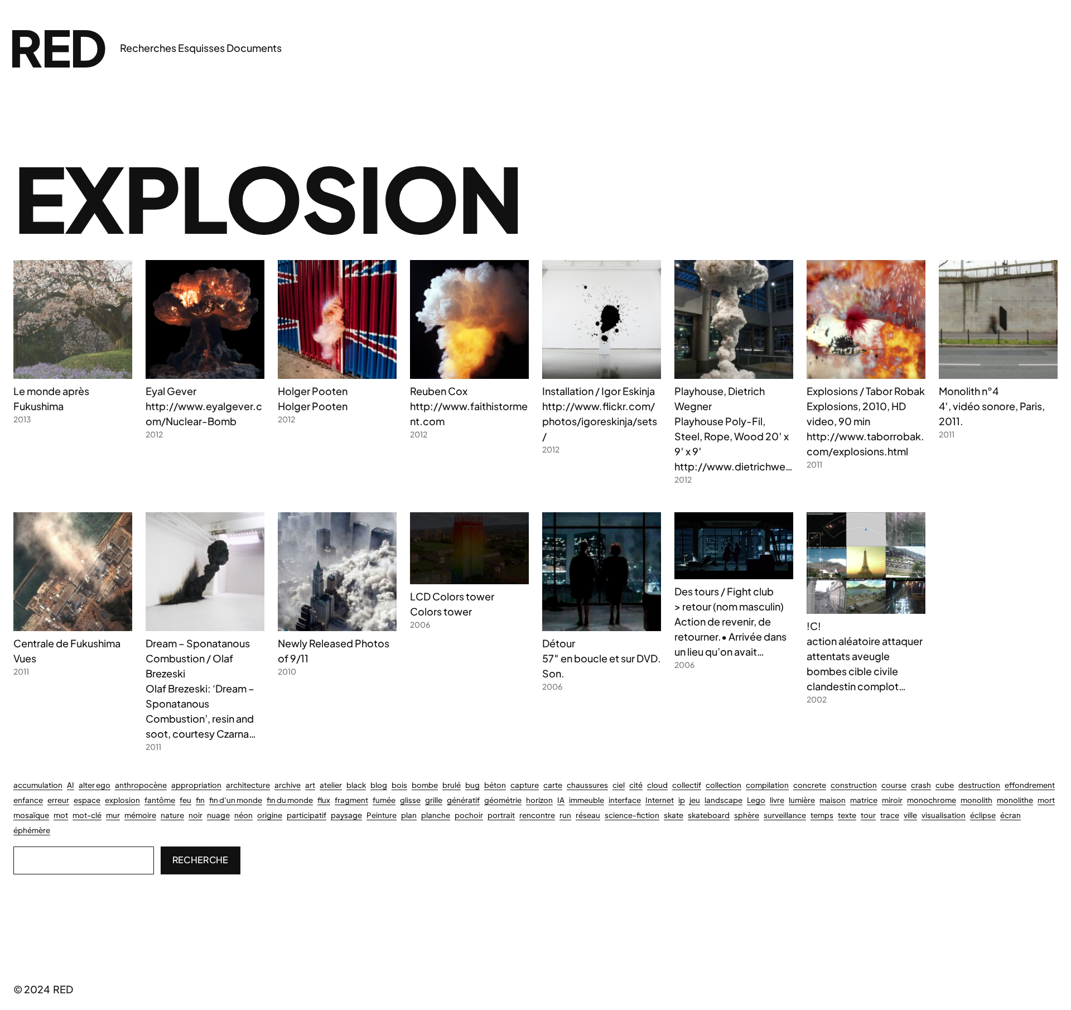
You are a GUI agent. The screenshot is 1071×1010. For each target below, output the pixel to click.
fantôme (159, 800)
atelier (331, 785)
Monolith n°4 (968, 390)
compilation (767, 785)
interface (625, 800)
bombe (425, 785)
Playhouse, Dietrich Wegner (719, 398)
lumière (802, 800)
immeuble (586, 800)
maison (832, 800)
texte (847, 815)
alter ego (94, 785)
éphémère (31, 830)
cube (944, 785)
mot (61, 815)
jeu (694, 800)
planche (435, 815)
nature (172, 815)
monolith (976, 800)
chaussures (587, 785)
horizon (539, 800)
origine (269, 815)
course (893, 785)
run (565, 815)
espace (87, 800)
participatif (306, 815)
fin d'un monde (235, 800)
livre (777, 800)
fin (200, 800)
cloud (657, 785)
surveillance (785, 815)
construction (854, 785)
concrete (809, 785)
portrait (501, 815)
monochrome (931, 800)
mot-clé (87, 815)
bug (472, 785)
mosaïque (31, 815)
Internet (659, 800)
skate (673, 815)
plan (409, 815)
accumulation (37, 785)
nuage (218, 815)
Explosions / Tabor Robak (866, 390)
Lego (756, 800)
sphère (746, 815)
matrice (863, 800)
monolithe (1015, 800)
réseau (588, 815)
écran (1010, 815)
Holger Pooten (313, 390)
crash (921, 785)
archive (287, 785)
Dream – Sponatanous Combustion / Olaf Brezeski (198, 658)
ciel (618, 785)
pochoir (469, 815)
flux (323, 800)
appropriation (196, 785)
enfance (28, 800)
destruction (979, 785)
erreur (58, 800)
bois (399, 785)
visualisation (944, 815)
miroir (892, 800)
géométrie (503, 800)
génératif (463, 800)
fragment (351, 800)
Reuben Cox (438, 390)
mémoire (140, 815)
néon (243, 815)
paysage (346, 815)
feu (185, 800)
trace (889, 815)
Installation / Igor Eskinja (598, 390)
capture (524, 785)
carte (552, 785)
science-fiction (632, 815)
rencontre (537, 815)
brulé (451, 785)
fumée (384, 800)
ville (910, 815)
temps (822, 815)
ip (681, 800)
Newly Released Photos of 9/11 (333, 651)
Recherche (200, 859)
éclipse (983, 815)
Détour (558, 643)
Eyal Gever (171, 390)
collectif (686, 785)
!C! (814, 625)
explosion (122, 800)
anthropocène (141, 785)
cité (636, 785)
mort (1046, 800)
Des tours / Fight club (724, 591)
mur (113, 815)
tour (868, 815)
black (356, 785)
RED (58, 47)
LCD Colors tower (452, 596)
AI (70, 785)
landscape (723, 800)
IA (561, 800)
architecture (248, 785)
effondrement (1030, 785)
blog (378, 785)
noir (195, 815)
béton (495, 785)
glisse (410, 800)
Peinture (381, 815)
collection (723, 785)
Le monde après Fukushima (51, 398)
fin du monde (290, 800)
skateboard (709, 815)
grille (433, 800)
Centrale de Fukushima (66, 643)
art (310, 785)
